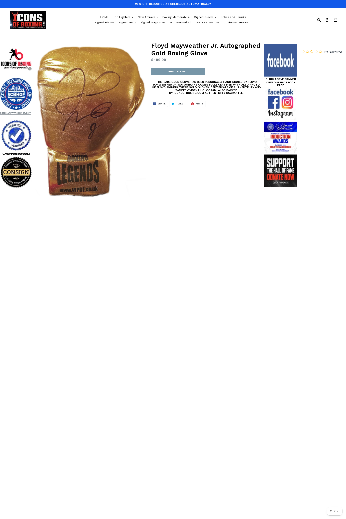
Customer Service (238, 22)
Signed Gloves (206, 17)
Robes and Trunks (233, 17)
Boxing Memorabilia (176, 17)
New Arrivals (149, 17)
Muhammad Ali (180, 22)
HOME (104, 17)
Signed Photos (104, 22)
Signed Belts (127, 22)
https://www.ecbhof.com (15, 112)
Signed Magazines (153, 22)
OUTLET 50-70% (207, 22)
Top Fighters (124, 17)
